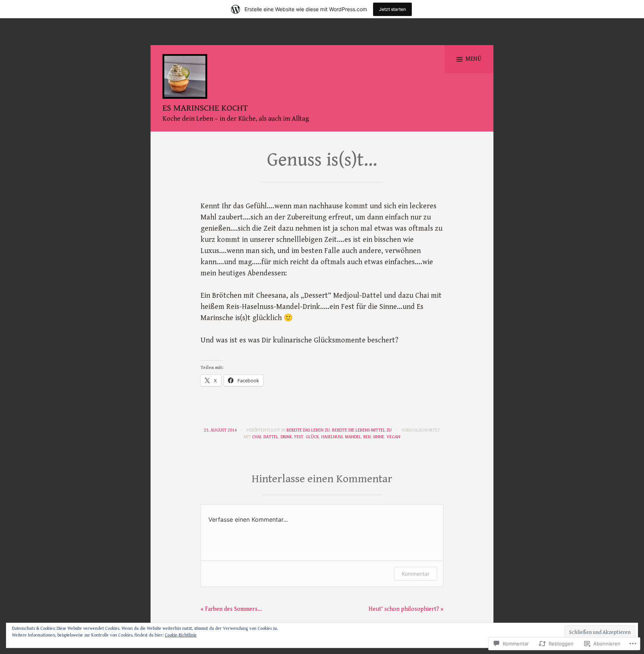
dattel (270, 437)
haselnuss (332, 437)
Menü (473, 59)
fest (298, 437)
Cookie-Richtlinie (181, 635)
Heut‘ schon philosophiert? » (406, 609)
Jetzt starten (392, 9)
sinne (378, 437)
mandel (353, 437)
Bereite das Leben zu (308, 430)
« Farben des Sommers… (231, 609)
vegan (393, 437)
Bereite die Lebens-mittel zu (362, 430)
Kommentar (415, 574)
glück (312, 437)
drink (286, 437)
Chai (256, 437)
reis (367, 437)
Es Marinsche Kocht (205, 108)
